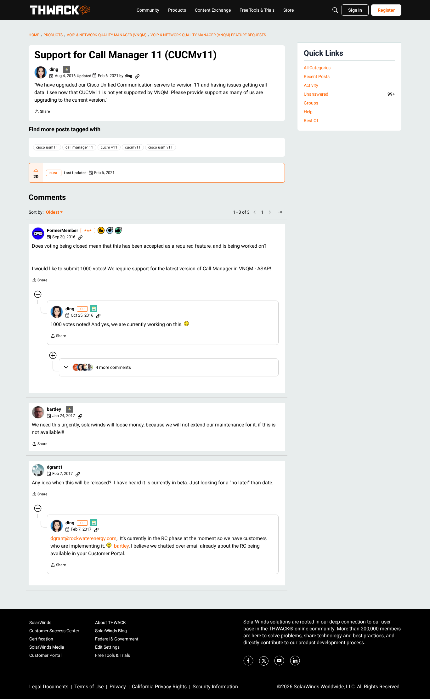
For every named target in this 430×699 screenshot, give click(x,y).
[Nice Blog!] (94, 309)
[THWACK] (60, 10)
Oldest (53, 213)
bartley (121, 546)
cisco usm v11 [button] (160, 147)
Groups (311, 102)
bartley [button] (54, 409)
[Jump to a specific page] (280, 212)
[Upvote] (36, 170)
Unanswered (349, 94)
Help (308, 111)
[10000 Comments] (110, 231)
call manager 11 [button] (79, 147)
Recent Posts (317, 76)
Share (42, 112)
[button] (40, 72)
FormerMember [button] (62, 230)
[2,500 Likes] (118, 231)
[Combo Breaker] (101, 231)
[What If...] (67, 70)
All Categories (317, 67)
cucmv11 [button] (133, 147)
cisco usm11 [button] (47, 147)
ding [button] (53, 69)
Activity (311, 85)
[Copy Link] (137, 76)
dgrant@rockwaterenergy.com (83, 538)
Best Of (311, 120)
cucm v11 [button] (109, 147)
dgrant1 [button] (55, 467)
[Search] (335, 10)
